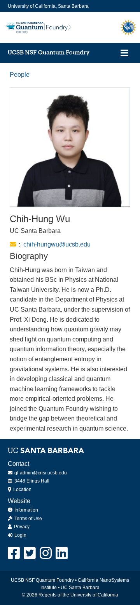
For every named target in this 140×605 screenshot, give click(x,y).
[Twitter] (30, 553)
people (20, 74)
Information (25, 510)
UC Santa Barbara (80, 587)
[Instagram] (46, 553)
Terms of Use (27, 518)
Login (19, 535)
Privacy (21, 526)
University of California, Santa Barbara (48, 6)
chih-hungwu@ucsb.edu (57, 244)
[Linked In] (62, 553)
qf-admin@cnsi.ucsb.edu (40, 473)
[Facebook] (14, 553)
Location (22, 489)
